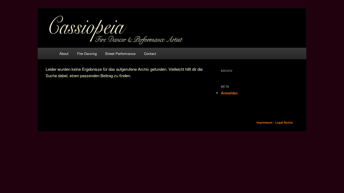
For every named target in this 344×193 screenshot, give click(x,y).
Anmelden (229, 92)
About (64, 53)
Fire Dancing (87, 53)
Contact (150, 53)
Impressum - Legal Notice (275, 122)
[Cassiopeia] (172, 28)
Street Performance (120, 53)
